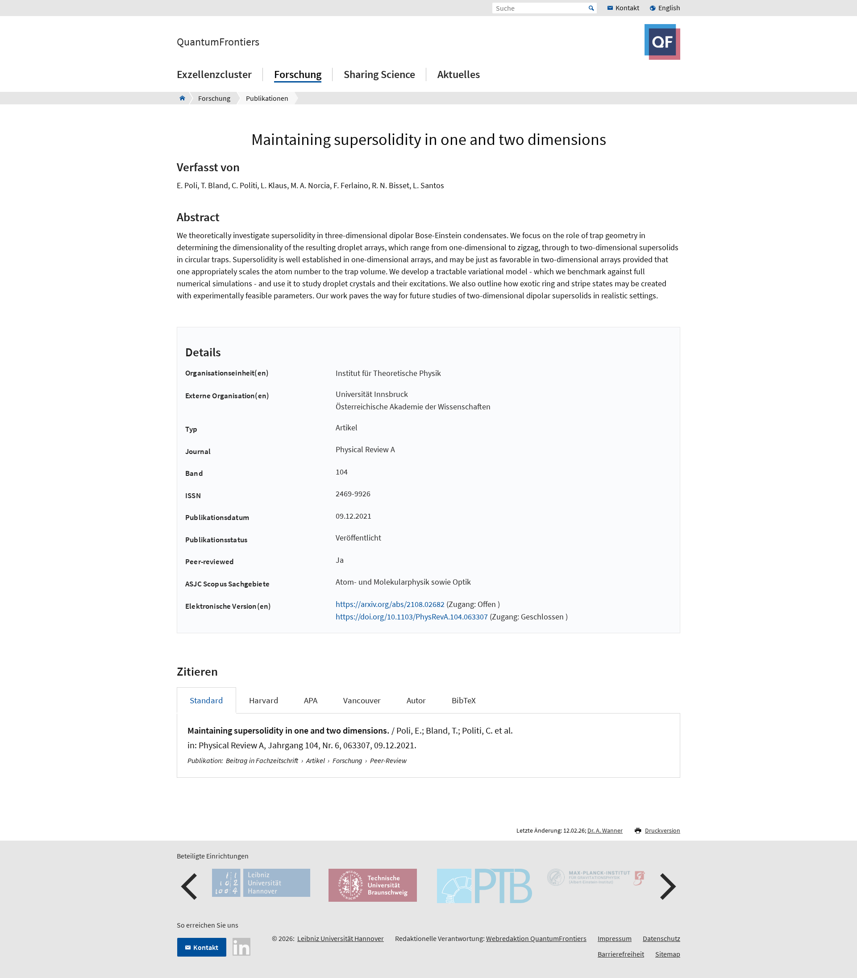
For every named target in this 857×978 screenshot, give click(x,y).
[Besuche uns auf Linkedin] (241, 945)
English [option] (669, 7)
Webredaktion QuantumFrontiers (536, 938)
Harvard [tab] (264, 700)
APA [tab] (310, 700)
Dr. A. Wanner (605, 830)
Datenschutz (661, 938)
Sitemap (667, 953)
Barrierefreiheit (621, 953)
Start (591, 8)
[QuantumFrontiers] (179, 98)
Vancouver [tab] (362, 700)
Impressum (615, 938)
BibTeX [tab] (464, 700)
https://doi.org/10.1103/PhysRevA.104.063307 (412, 616)
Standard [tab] (206, 700)
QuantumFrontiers (218, 42)
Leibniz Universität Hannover (340, 938)
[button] (190, 886)
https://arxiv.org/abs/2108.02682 (390, 604)
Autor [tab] (416, 700)
